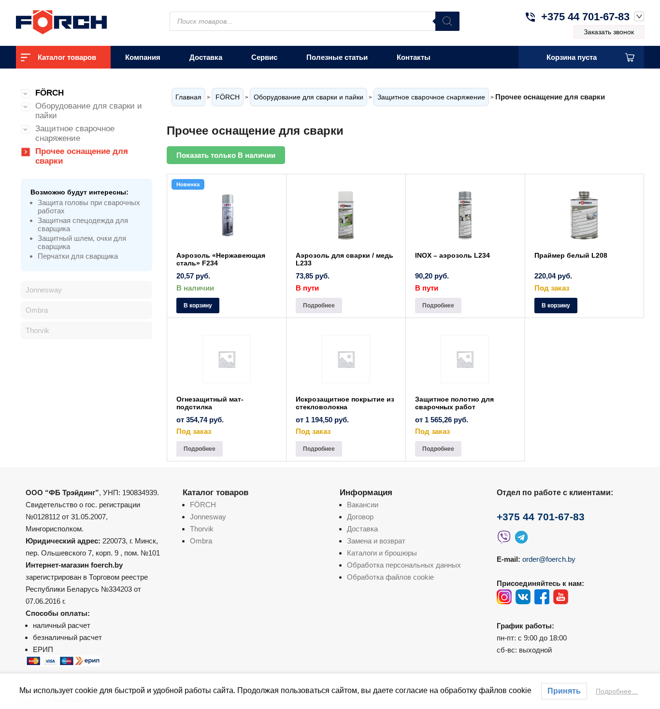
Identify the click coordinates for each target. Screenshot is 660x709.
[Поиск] (447, 21)
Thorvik (37, 330)
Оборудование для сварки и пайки (308, 97)
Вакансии (362, 504)
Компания (142, 57)
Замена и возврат (376, 541)
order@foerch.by (548, 559)
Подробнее (319, 305)
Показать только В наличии (225, 155)
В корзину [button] (198, 305)
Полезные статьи (337, 57)
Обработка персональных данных (404, 565)
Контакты (413, 57)
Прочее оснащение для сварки (81, 156)
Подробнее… (617, 691)
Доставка (205, 57)
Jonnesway (44, 290)
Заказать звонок (609, 32)
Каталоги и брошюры (382, 553)
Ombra (37, 310)
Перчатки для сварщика (78, 256)
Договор (360, 517)
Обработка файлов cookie (390, 577)
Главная (188, 97)
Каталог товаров (67, 57)
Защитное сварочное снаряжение (431, 97)
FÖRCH (227, 97)
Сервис (264, 57)
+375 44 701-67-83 (585, 17)
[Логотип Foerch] (79, 21)
